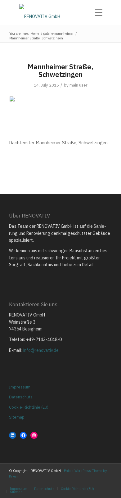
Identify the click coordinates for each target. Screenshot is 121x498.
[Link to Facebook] (98, 482)
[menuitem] (100, 12)
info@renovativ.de (41, 350)
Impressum (19, 387)
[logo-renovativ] (60, 12)
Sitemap (17, 417)
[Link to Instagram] (88, 482)
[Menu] (100, 12)
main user (78, 85)
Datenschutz (21, 397)
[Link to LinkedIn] (107, 482)
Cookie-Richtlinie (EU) (28, 407)
